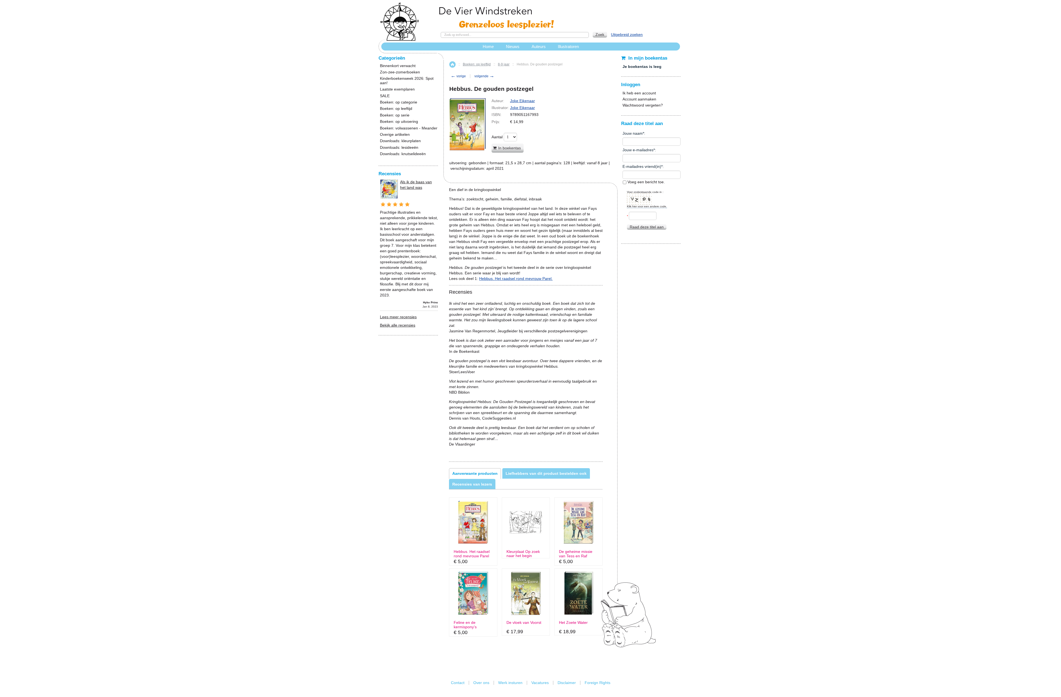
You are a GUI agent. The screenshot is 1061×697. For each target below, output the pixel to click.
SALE (385, 96)
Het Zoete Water (573, 623)
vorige (458, 76)
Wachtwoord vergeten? (643, 105)
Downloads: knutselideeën (403, 154)
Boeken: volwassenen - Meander (408, 128)
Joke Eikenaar (522, 101)
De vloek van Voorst (523, 623)
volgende (484, 76)
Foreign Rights (597, 682)
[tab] (475, 473)
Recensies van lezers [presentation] (472, 484)
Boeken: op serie (394, 115)
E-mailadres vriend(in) (642, 166)
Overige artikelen (395, 134)
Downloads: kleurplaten (400, 141)
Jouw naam (633, 133)
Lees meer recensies (398, 317)
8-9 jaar (504, 64)
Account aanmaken (639, 99)
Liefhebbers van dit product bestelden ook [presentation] (546, 473)
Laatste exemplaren (397, 89)
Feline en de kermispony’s (465, 625)
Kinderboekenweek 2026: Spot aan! (407, 80)
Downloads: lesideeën (399, 147)
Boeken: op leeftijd (477, 64)
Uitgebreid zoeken (627, 34)
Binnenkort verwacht (398, 66)
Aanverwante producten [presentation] (475, 473)
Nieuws (512, 46)
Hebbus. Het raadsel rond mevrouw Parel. (516, 278)
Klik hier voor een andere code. (647, 206)
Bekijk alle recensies (397, 325)
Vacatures (540, 682)
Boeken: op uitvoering (399, 122)
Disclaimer (567, 682)
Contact (457, 682)
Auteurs (539, 46)
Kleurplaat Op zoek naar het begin (523, 554)
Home (452, 64)
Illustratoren (568, 46)
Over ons (481, 682)
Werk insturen (510, 682)
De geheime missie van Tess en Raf (575, 554)
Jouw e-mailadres (638, 150)
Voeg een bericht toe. (645, 182)
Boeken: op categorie (398, 102)
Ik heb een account (639, 93)
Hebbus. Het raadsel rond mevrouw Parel (472, 554)
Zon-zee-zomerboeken (400, 72)
